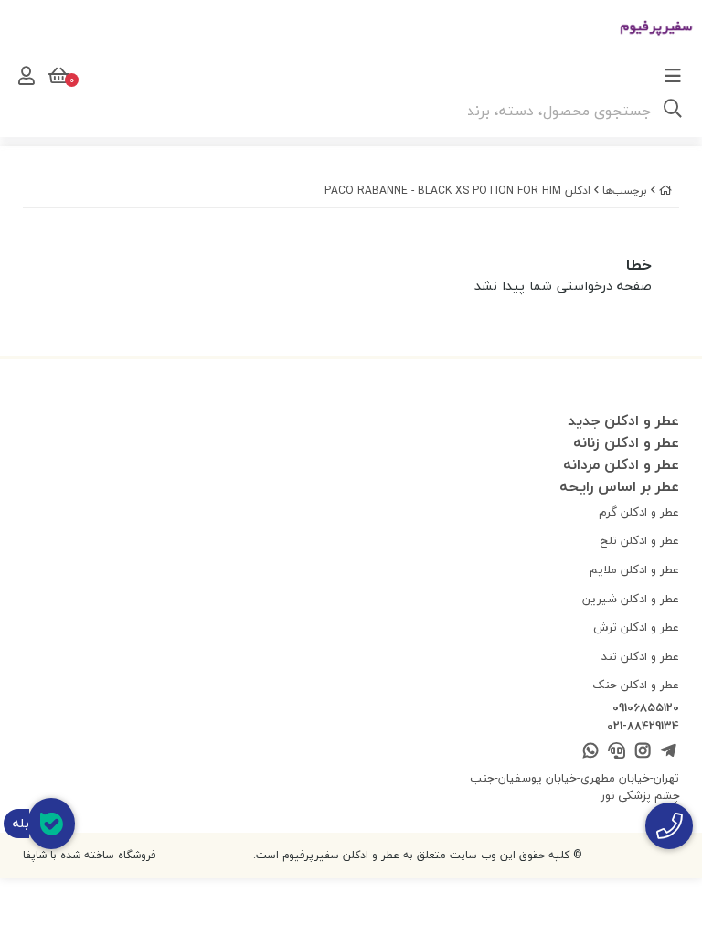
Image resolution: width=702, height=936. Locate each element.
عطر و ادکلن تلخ (640, 540)
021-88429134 (643, 727)
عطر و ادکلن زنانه (626, 442)
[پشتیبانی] (616, 751)
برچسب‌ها (624, 190)
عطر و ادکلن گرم (639, 512)
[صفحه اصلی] (665, 190)
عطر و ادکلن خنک (635, 685)
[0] (56, 75)
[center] (672, 110)
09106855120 (645, 708)
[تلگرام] (668, 751)
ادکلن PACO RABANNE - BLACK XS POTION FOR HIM (457, 190)
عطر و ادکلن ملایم (634, 569)
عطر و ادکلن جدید (623, 420)
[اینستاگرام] (642, 751)
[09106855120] (669, 826)
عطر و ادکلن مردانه (621, 464)
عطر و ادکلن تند (640, 656)
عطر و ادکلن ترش (636, 627)
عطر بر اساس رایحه (619, 486)
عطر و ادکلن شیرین (630, 599)
